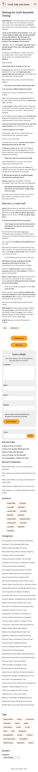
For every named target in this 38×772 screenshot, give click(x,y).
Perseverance (18, 639)
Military (4, 628)
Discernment (12, 566)
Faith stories (6, 581)
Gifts (11, 595)
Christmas (5, 562)
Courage (5, 566)
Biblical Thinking (21, 548)
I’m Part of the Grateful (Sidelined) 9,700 (15, 449)
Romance (9, 657)
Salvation (16, 657)
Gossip (4, 599)
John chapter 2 (9, 106)
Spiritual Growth (7, 672)
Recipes (21, 650)
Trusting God (21, 683)
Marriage (23, 624)
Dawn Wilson (7, 723)
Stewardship (6, 676)
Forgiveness (10, 592)
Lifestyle (16, 621)
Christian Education (8, 559)
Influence (18, 614)
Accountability (7, 541)
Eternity (14, 577)
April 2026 (21, 507)
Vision (20, 694)
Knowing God (18, 617)
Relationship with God (9, 654)
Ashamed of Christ (8, 544)
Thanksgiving (22, 676)
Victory (14, 694)
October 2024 (11, 523)
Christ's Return (20, 555)
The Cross (30, 676)
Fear (17, 584)
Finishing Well (21, 588)
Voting (24, 694)
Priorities (5, 650)
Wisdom (29, 697)
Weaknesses (20, 743)
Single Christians (7, 665)
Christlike (28, 559)
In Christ (18, 610)
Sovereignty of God (20, 665)
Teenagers (14, 676)
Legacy (10, 621)
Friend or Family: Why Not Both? (13, 452)
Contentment (30, 719)
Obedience (5, 635)
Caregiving (29, 551)
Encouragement (26, 573)
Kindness (11, 617)
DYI (26, 570)
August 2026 (11, 503)
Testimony (30, 735)
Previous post (19, 338)
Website (6, 405)
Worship (31, 705)
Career (23, 551)
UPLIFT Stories (23, 690)
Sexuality (23, 661)
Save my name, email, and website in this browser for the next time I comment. (17, 415)
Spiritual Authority (8, 668)
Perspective (17, 643)
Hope (31, 606)
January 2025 (11, 519)
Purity (10, 650)
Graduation (10, 599)
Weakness (16, 697)
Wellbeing (23, 697)
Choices (11, 555)
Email (5, 395)
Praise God (18, 646)
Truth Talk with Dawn (18, 4)
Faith (27, 577)
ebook (20, 312)
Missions (24, 628)
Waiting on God (7, 697)
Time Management (16, 679)
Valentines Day (7, 694)
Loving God (6, 624)
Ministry (10, 628)
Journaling (24, 614)
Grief (34, 599)
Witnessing (5, 701)
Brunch (18, 551)
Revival (32, 654)
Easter (29, 570)
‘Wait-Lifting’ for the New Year (24, 486)
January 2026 (11, 511)
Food (3, 592)
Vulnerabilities (23, 739)
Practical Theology (8, 646)
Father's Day (12, 584)
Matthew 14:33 (7, 181)
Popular (24, 643)
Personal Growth (7, 643)
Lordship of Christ (26, 621)
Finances (14, 588)
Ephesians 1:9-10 (7, 271)
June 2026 (10, 507)
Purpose (15, 650)
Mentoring (30, 624)
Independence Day (8, 614)
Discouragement (7, 570)
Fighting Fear (6, 588)
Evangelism (21, 577)
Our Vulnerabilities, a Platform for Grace (15, 458)
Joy (30, 614)
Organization (14, 635)
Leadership (27, 617)
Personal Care (28, 639)
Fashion (4, 584)
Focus (34, 588)
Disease (16, 570)
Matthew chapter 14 (10, 148)
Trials (14, 683)
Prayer (25, 646)
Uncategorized (31, 683)
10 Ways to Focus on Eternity (12, 446)
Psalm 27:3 (25, 232)
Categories (5, 755)
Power (5, 731)
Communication (14, 562)
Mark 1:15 (16, 277)
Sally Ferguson (7, 486)
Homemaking (13, 606)
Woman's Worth (15, 701)
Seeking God (22, 731)
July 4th (4, 617)
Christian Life (19, 559)
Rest (5, 328)
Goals (24, 595)
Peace (11, 639)
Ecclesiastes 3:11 (7, 70)
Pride (29, 646)
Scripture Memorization (27, 657)
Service (16, 661)
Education (5, 573)
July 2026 (23, 503)
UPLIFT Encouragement (10, 690)
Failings (26, 723)
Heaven (14, 603)
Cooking (31, 562)
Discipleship (21, 566)
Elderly (11, 573)
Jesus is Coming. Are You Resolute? (14, 455)
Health (9, 603)
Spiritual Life (14, 328)
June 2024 (10, 526)
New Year (27, 632)
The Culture (6, 679)
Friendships (18, 592)
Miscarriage (17, 628)
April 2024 (10, 530)
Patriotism (5, 639)
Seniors (11, 661)
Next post (19, 345)
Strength (19, 735)
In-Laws (24, 610)
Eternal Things (6, 577)
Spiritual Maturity (28, 672)
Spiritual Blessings (20, 668)
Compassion (24, 562)
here (23, 316)
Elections (17, 573)
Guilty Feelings (8, 727)
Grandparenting (20, 599)
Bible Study (25, 544)
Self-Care (5, 661)
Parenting (22, 635)
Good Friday (31, 595)
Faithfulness (15, 581)
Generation (5, 595)
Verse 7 (20, 116)
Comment (7, 364)
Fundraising (26, 592)
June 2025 (23, 511)
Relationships (21, 654)
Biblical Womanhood (9, 551)
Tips (24, 679)
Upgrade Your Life (21, 687)
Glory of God (17, 595)
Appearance (29, 541)
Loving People (15, 624)
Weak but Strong (8, 743)
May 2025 (10, 515)
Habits (4, 603)
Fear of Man (32, 584)
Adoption (21, 541)
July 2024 (23, 523)
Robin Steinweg (7, 473)
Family (21, 581)
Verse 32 (5, 167)
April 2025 (21, 515)
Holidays (20, 603)
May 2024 (21, 526)
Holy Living (27, 603)
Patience (28, 635)
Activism (15, 541)
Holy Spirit (5, 606)
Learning (5, 621)
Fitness (29, 588)
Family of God (28, 581)
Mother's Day (6, 632)
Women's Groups (26, 701)
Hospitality (5, 610)
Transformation (7, 683)
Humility (12, 610)
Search (6, 432)
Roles (4, 657)
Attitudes (18, 544)
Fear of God (24, 584)
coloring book (9, 310)
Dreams (21, 570)
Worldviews (24, 705)
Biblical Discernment (9, 548)
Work (18, 705)
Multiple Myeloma (17, 632)
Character (5, 555)
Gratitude (29, 599)
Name (5, 385)
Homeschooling (24, 606)
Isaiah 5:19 (5, 208)
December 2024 (25, 519)
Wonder (4, 705)
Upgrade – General (8, 687)
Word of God (12, 705)
